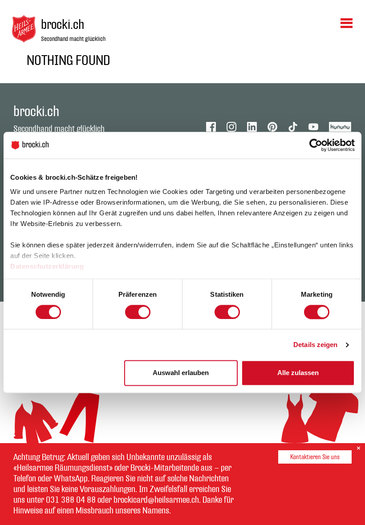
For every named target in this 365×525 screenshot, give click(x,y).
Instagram (231, 127)
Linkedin (252, 127)
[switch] (137, 312)
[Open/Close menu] (346, 23)
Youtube (313, 127)
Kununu (340, 127)
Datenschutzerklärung (47, 266)
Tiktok (293, 127)
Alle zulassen (298, 373)
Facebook (211, 127)
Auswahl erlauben (181, 373)
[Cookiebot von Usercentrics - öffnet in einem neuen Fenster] (316, 145)
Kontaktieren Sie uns (315, 457)
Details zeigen (315, 344)
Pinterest (272, 127)
